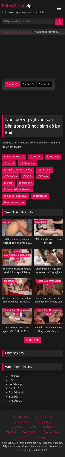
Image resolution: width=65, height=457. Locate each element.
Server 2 (44, 84)
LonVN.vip (15, 384)
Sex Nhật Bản (20, 417)
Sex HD (13, 396)
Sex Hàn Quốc (22, 422)
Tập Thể (11, 432)
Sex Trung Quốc (44, 417)
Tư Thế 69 (48, 427)
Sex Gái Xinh (30, 432)
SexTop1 (14, 388)
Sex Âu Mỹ (15, 400)
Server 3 (28, 84)
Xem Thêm (32, 339)
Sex (11, 380)
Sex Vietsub (16, 392)
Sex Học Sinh (51, 432)
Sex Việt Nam (44, 422)
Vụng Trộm (17, 427)
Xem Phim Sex (9, 32)
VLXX (23, 437)
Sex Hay (14, 375)
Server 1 (12, 84)
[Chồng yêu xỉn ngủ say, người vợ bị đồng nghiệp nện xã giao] (48, 257)
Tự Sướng (39, 437)
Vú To (33, 427)
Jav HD (26, 32)
